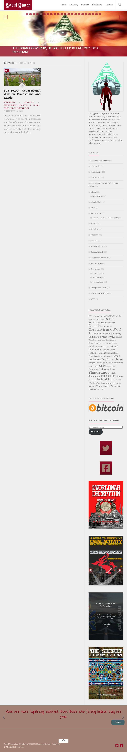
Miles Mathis (113, 363)
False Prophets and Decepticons (102, 340)
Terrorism (95, 269)
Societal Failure (107, 379)
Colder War (108, 326)
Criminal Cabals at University (107, 333)
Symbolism (96, 263)
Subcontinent (97, 252)
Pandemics (97, 278)
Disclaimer (97, 5)
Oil (101, 365)
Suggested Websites (100, 258)
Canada (95, 326)
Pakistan (109, 366)
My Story (73, 5)
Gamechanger (95, 343)
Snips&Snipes (97, 246)
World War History (99, 293)
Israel (119, 359)
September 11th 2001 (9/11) (103, 376)
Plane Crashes (98, 282)
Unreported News (99, 288)
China (103, 326)
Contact (109, 5)
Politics (94, 223)
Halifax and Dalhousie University (105, 218)
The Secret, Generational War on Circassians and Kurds (22, 94)
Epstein (117, 336)
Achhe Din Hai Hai (99, 316)
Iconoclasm (9, 102)
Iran (113, 359)
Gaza (103, 343)
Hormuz (116, 356)
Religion (94, 229)
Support (85, 5)
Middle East (23, 108)
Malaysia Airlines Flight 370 (98, 363)
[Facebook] (121, 745)
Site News (95, 240)
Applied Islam (98, 196)
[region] (63, 33)
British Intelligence (106, 323)
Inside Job (103, 359)
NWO (93, 208)
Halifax (93, 352)
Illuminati (29, 102)
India (93, 359)
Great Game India (108, 350)
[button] (63, 33)
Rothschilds (111, 373)
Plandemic (98, 372)
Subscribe (95, 432)
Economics (95, 166)
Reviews (94, 235)
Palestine (94, 369)
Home (63, 5)
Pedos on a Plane (107, 369)
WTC (93, 299)
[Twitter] (117, 745)
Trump (99, 386)
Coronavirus (99, 330)
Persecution (96, 213)
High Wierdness (105, 356)
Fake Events (97, 273)
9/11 (91, 316)
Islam (13, 108)
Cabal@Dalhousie (99, 160)
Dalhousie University (100, 337)
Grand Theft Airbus (103, 346)
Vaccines (106, 386)
